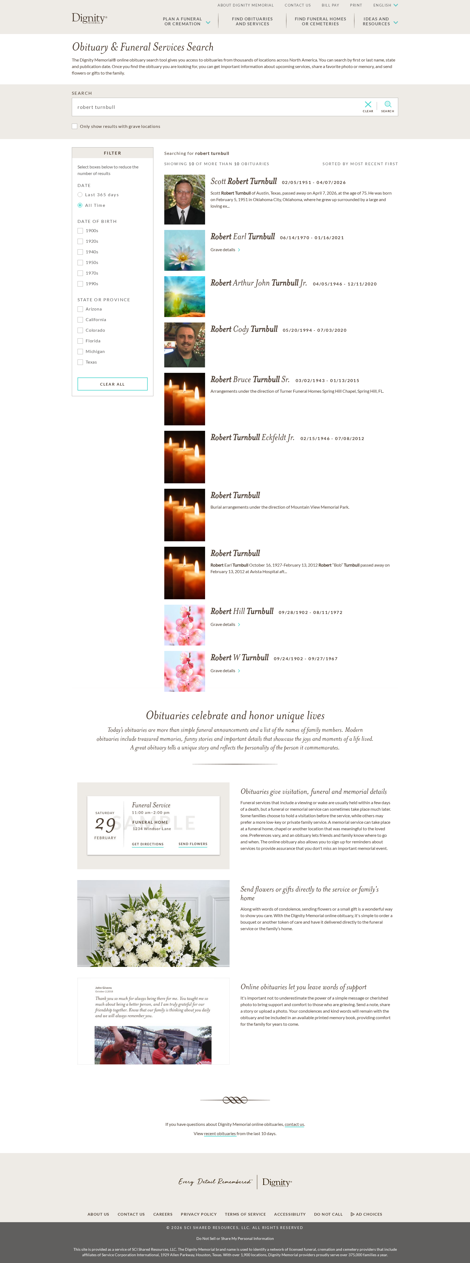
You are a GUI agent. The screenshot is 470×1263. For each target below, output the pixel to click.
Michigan (95, 351)
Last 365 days (102, 194)
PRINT (356, 5)
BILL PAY (330, 5)
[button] (187, 21)
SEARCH (82, 93)
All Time (95, 205)
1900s (92, 230)
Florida (93, 340)
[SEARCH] (388, 104)
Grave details (223, 249)
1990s (92, 283)
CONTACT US (298, 5)
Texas (91, 361)
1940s (92, 251)
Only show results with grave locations (120, 126)
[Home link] (89, 18)
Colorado (95, 330)
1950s (92, 262)
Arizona (94, 308)
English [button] (382, 5)
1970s (92, 272)
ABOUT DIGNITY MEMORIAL (246, 5)
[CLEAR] (368, 105)
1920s (92, 241)
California (96, 319)
